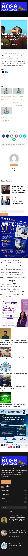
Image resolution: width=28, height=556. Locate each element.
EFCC (23, 269)
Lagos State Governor (20, 277)
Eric (5, 43)
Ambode (2, 266)
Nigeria (13, 280)
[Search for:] (12, 211)
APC (6, 265)
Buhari (3, 269)
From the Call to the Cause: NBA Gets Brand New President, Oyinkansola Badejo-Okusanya (12, 389)
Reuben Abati (3, 289)
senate (2, 294)
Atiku (20, 266)
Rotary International (5, 292)
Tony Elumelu (22, 294)
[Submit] (26, 507)
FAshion (2, 272)
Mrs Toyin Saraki (4, 281)
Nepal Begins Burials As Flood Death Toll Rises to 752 (17, 532)
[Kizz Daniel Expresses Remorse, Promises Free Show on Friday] (6, 110)
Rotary (18, 289)
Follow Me (14, 165)
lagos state (9, 277)
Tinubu (17, 294)
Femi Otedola (4, 274)
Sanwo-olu (14, 292)
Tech (13, 294)
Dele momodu (17, 269)
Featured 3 (15, 272)
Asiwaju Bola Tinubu (13, 266)
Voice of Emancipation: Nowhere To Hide (13, 373)
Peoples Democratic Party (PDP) (11, 286)
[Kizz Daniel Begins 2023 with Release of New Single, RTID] (6, 91)
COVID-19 (10, 269)
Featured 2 (8, 272)
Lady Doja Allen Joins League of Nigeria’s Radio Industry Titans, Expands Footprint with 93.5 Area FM (14, 343)
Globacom (11, 274)
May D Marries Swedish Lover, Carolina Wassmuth (19, 201)
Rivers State (11, 289)
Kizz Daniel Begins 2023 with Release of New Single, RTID (6, 96)
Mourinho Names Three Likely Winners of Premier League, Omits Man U (19, 190)
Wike (10, 297)
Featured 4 (21, 272)
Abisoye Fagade (6, 260)
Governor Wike (18, 274)
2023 (1, 260)
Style (10, 294)
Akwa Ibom (18, 260)
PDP (14, 284)
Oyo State (2, 284)
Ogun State (21, 281)
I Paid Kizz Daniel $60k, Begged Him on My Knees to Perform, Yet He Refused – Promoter (18, 98)
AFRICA (12, 260)
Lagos (2, 277)
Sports (7, 294)
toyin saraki (2, 296)
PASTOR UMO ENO (8, 284)
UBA (7, 297)
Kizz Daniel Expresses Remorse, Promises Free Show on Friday (6, 117)
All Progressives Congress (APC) (12, 263)
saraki (22, 292)
